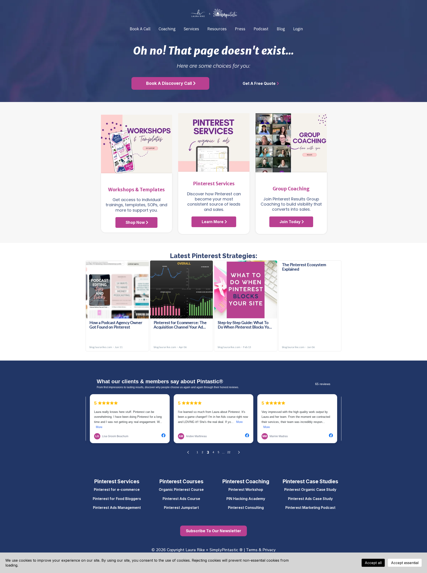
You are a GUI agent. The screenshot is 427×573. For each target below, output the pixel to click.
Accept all (373, 563)
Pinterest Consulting (246, 507)
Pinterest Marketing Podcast (310, 507)
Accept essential (405, 563)
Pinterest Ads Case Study (310, 498)
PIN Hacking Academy (245, 498)
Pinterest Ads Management (117, 507)
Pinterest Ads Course (181, 498)
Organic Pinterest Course (181, 489)
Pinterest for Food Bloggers (117, 498)
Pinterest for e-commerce (117, 489)
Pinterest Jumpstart (181, 507)
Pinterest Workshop (245, 489)
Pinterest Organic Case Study (310, 489)
